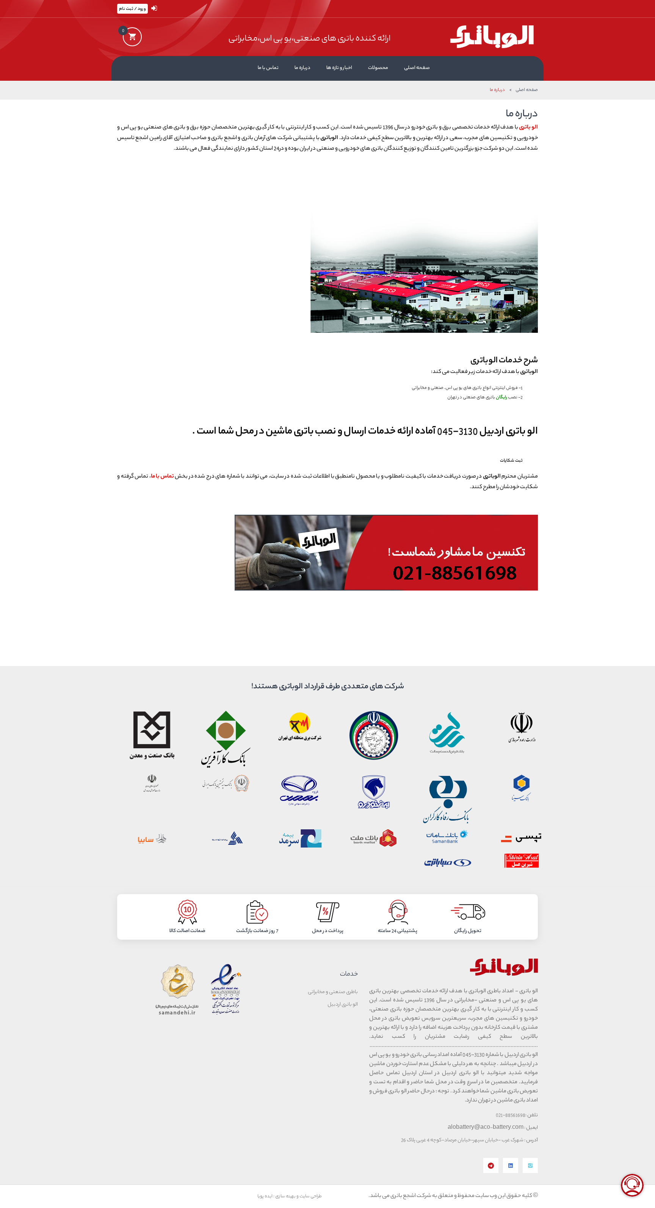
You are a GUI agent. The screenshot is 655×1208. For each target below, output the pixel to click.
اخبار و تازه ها (339, 68)
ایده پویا (265, 1196)
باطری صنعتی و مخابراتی (333, 992)
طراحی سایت (310, 1196)
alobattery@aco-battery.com (486, 1128)
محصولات (378, 68)
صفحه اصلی (417, 68)
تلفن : (531, 1115)
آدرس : (531, 1140)
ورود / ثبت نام (132, 9)
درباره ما (302, 68)
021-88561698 (510, 1115)
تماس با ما (268, 68)
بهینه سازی (285, 1196)
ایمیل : (531, 1128)
